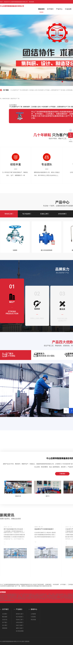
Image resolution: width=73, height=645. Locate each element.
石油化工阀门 (44, 214)
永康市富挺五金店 (12, 597)
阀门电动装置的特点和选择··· (14, 529)
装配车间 (18, 496)
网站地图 (31, 1)
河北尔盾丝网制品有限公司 (55, 599)
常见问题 (33, 619)
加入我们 (4, 625)
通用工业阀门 (19, 628)
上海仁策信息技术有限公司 (26, 594)
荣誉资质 (4, 628)
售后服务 (4, 616)
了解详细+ (62, 474)
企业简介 (4, 614)
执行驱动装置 (19, 631)
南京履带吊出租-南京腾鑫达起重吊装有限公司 (30, 597)
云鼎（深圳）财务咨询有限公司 (57, 594)
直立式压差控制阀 (46, 250)
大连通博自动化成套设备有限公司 (9, 594)
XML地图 (21, 641)
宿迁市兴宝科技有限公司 (41, 599)
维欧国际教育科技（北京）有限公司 (17, 595)
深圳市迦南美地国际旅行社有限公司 (23, 599)
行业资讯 (33, 616)
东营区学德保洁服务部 (52, 595)
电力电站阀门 (26, 214)
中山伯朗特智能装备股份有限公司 (12, 6)
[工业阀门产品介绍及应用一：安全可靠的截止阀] (46, 553)
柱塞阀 (15, 250)
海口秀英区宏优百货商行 (51, 597)
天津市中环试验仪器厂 (41, 594)
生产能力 (4, 622)
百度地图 (26, 641)
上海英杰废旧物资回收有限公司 (36, 595)
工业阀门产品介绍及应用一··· (45, 529)
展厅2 (47, 496)
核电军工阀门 (9, 214)
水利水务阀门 (62, 214)
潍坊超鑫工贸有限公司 (6, 599)
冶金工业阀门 (19, 625)
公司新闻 (33, 614)
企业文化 (4, 619)
